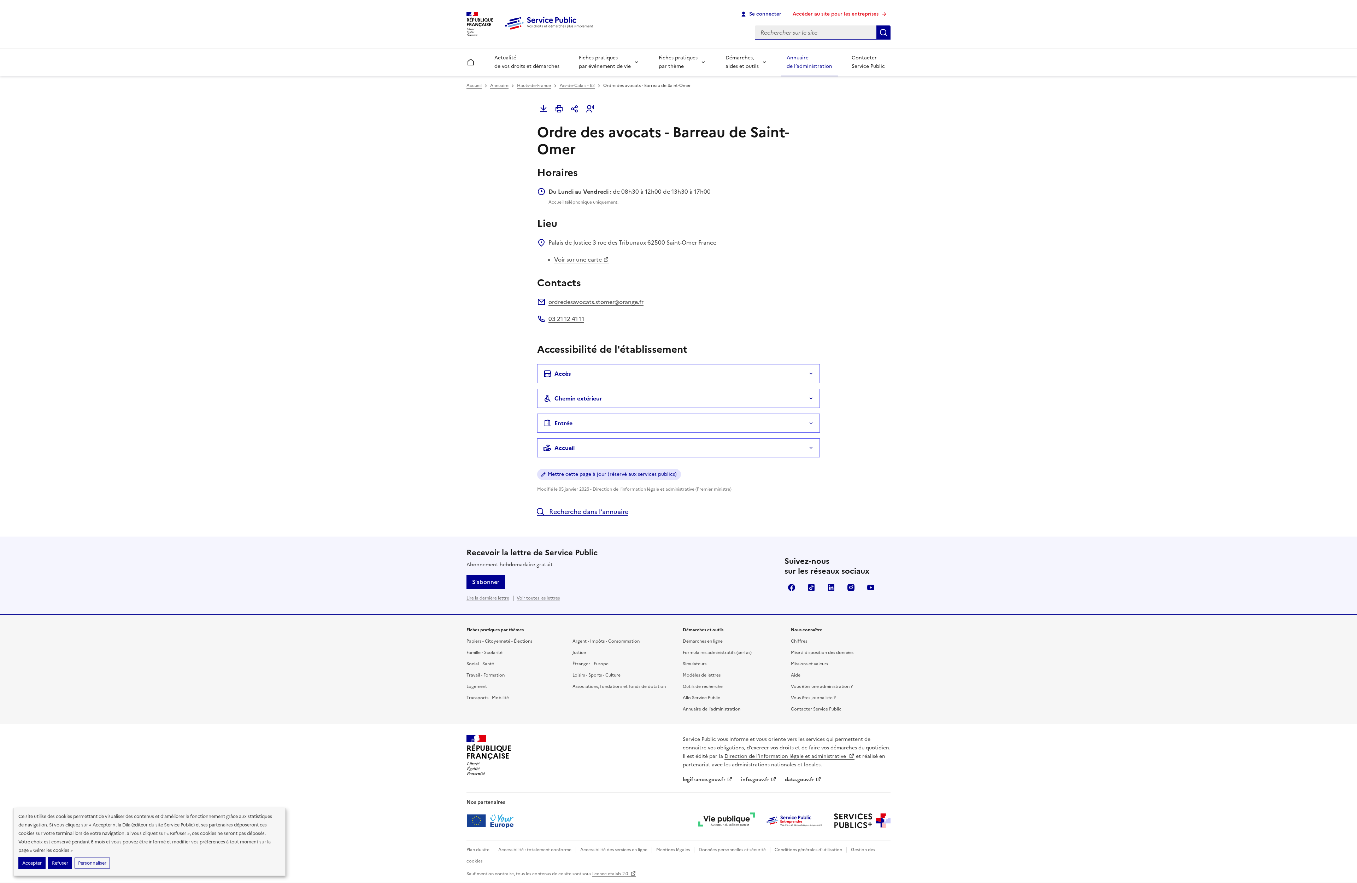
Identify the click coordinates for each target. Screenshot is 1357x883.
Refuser (60, 863)
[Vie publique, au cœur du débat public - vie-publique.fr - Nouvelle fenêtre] (726, 821)
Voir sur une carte (578, 259)
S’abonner (485, 582)
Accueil (474, 85)
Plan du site (477, 850)
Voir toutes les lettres (538, 598)
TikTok (811, 587)
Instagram (851, 587)
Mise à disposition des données (822, 652)
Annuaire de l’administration (809, 62)
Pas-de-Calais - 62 (577, 85)
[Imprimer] (559, 109)
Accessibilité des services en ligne (613, 850)
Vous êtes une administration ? (822, 686)
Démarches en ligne (703, 641)
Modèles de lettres (702, 675)
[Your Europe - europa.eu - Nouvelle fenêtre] (492, 821)
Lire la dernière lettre (487, 598)
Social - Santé (480, 664)
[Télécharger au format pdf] (543, 109)
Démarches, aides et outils (742, 62)
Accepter (32, 863)
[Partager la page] (574, 109)
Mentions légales (673, 850)
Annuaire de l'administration (711, 709)
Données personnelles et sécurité (732, 850)
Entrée (563, 423)
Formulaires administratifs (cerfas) (717, 652)
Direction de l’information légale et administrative (785, 756)
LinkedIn (831, 587)
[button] (590, 109)
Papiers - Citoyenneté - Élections (499, 641)
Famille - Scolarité (484, 652)
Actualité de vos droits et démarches (526, 62)
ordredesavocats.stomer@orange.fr (596, 302)
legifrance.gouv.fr (704, 779)
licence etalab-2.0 (610, 874)
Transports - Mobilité (487, 698)
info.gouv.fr (755, 779)
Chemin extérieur (578, 398)
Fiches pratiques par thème (678, 62)
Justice (579, 652)
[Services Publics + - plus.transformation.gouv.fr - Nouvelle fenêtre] (862, 821)
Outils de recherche (703, 686)
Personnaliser (92, 863)
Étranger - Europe (590, 664)
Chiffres (799, 641)
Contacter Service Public (868, 62)
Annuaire (499, 85)
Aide (795, 675)
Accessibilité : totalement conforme (534, 850)
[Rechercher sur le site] (883, 32)
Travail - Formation (485, 675)
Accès (562, 373)
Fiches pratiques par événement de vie (605, 62)
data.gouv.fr (799, 779)
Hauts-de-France (534, 85)
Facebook (792, 587)
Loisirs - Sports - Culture (596, 675)
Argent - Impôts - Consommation (606, 641)
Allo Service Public (701, 698)
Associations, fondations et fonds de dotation (619, 686)
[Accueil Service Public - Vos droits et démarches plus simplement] (551, 30)
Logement (476, 686)
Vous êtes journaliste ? (813, 698)
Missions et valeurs (809, 664)
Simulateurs (694, 664)
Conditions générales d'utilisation (808, 850)
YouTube (871, 587)
